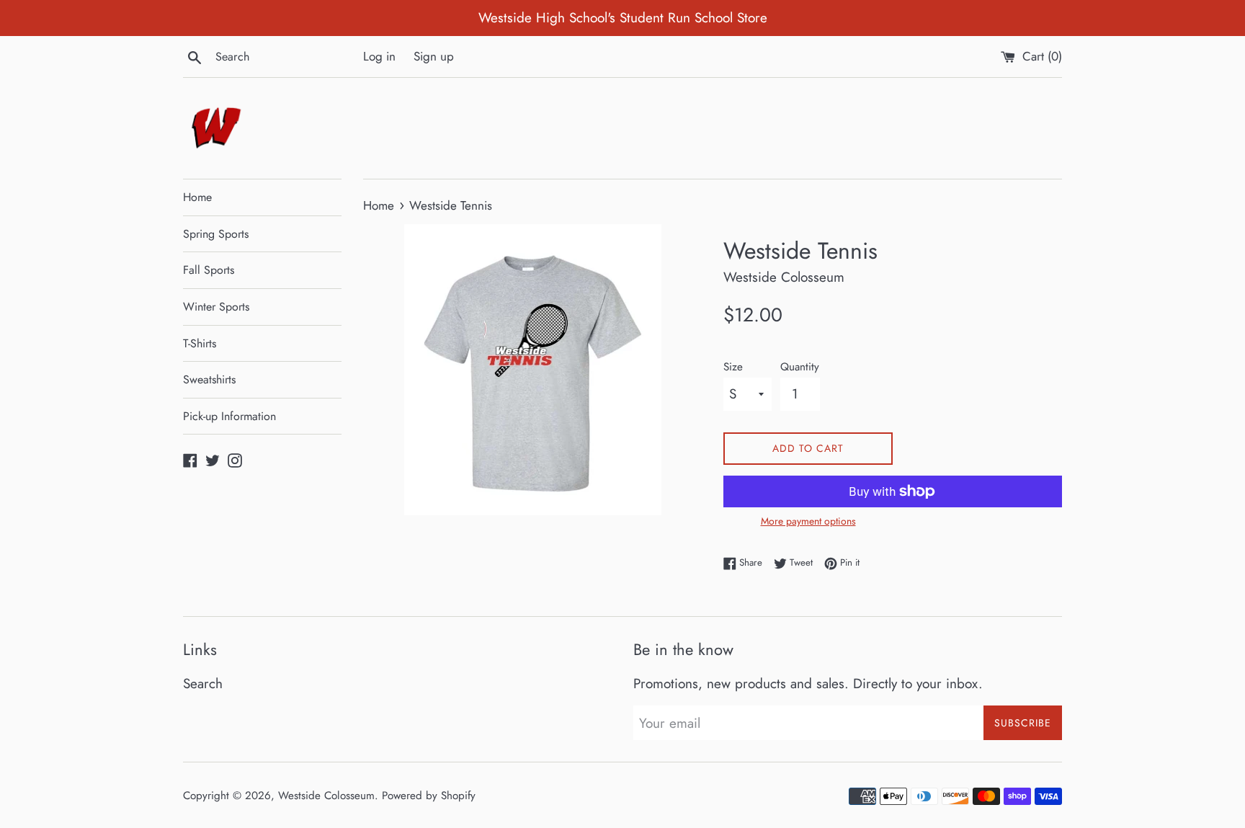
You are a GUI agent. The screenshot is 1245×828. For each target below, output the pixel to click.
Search (203, 683)
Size (733, 367)
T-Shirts (199, 343)
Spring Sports (216, 234)
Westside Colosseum (326, 795)
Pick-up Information (229, 416)
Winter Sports (216, 306)
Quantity (799, 367)
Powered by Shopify (429, 795)
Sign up (434, 56)
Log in (379, 56)
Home (197, 197)
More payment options (808, 521)
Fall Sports (208, 270)
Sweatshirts (209, 379)
